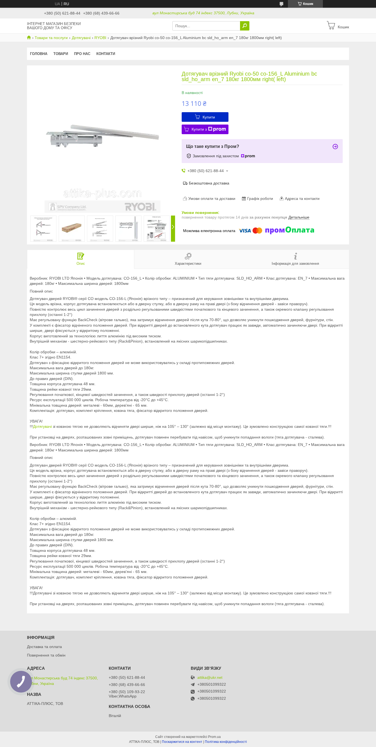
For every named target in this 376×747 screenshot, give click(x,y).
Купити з (199, 129)
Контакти (105, 54)
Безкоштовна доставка (209, 183)
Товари (60, 54)
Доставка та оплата (44, 646)
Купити (209, 117)
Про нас (82, 54)
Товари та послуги (51, 37)
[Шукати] (244, 26)
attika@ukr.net (209, 678)
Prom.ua (214, 737)
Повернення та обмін (46, 655)
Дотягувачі (81, 37)
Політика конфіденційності (226, 742)
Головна (38, 54)
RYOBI (100, 37)
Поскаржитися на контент (182, 742)
